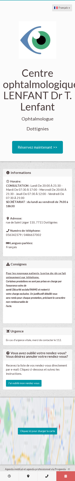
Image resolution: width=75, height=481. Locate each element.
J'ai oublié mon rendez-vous (23, 383)
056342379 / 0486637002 (23, 234)
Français (63, 7)
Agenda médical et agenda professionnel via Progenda (35, 469)
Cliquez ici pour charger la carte (37, 431)
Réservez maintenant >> (37, 147)
